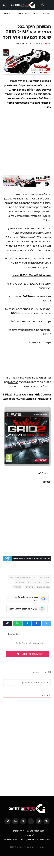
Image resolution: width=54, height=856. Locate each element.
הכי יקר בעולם (34, 582)
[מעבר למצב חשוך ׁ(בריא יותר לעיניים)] (43, 4)
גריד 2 (47, 582)
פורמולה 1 (29, 586)
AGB (40, 473)
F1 (35, 577)
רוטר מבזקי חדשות (35, 831)
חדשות (45, 13)
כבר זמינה (13, 382)
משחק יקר (20, 582)
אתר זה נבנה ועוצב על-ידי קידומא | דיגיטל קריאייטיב (27, 839)
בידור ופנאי (8, 13)
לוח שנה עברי (28, 835)
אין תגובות (20, 43)
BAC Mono (45, 577)
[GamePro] (23, 5)
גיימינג (34, 13)
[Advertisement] (27, 142)
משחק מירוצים (43, 586)
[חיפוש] (4, 5)
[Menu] (49, 5)
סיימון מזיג (47, 43)
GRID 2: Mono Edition (20, 577)
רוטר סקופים (18, 831)
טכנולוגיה (22, 13)
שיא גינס (17, 586)
